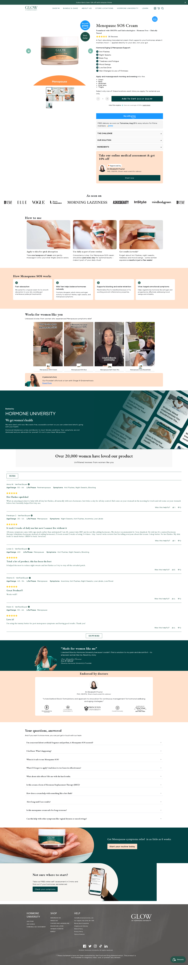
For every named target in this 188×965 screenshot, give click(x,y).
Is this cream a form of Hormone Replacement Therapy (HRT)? (53, 784)
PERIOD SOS (54, 920)
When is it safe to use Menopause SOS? (42, 759)
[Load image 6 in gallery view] (49, 98)
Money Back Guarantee (81, 923)
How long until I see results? (38, 802)
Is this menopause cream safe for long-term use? (46, 810)
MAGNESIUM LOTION (56, 926)
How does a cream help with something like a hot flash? (49, 793)
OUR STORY (30, 921)
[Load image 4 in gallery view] (68, 90)
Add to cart (137, 98)
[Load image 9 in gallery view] (68, 98)
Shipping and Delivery (81, 926)
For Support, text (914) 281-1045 (84, 920)
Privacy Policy (78, 931)
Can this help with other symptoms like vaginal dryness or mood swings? (56, 818)
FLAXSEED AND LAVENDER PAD (59, 923)
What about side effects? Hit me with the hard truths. (48, 776)
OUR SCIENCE (31, 924)
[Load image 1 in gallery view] (49, 90)
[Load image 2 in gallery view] (55, 90)
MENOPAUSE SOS (55, 918)
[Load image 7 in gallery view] (55, 98)
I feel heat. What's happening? (38, 751)
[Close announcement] (185, 2)
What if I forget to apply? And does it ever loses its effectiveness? (53, 768)
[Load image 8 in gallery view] (62, 98)
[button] (162, 8)
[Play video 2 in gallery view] (49, 105)
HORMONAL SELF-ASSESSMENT (36, 927)
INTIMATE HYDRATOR (56, 929)
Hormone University (92, 950)
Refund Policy (78, 929)
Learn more (146, 105)
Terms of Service (79, 934)
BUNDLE (52, 931)
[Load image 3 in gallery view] (62, 90)
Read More (47, 383)
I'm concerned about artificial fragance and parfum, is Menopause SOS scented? (59, 742)
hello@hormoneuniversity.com (84, 918)
